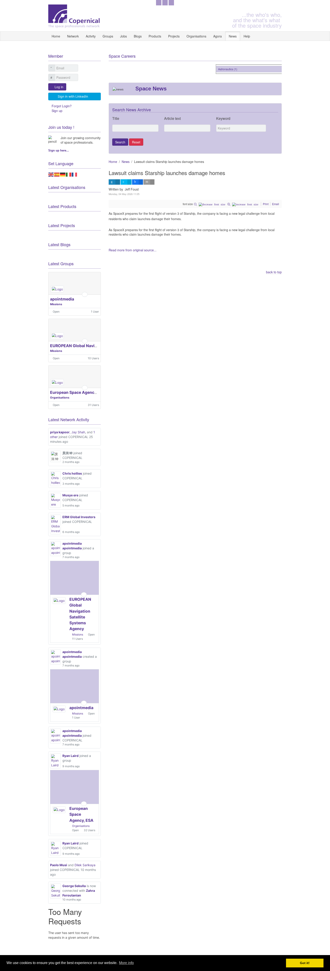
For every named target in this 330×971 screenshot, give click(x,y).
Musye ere (70, 495)
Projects (174, 36)
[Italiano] (69, 174)
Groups (108, 36)
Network (73, 36)
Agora (217, 36)
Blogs (138, 36)
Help (247, 36)
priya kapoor (60, 432)
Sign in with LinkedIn (73, 96)
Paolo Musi (58, 865)
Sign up (57, 110)
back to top (274, 272)
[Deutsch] (63, 174)
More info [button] (126, 963)
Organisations (196, 36)
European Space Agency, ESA (78, 392)
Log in (59, 87)
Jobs (123, 36)
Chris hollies (72, 473)
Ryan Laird (70, 756)
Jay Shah (78, 432)
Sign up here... (58, 150)
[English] (51, 174)
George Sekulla (74, 886)
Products (155, 36)
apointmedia (62, 299)
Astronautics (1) (223, 69)
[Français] (74, 174)
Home (56, 36)
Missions (56, 304)
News (233, 36)
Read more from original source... (132, 250)
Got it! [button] (305, 963)
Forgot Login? (62, 106)
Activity (91, 36)
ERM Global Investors (78, 517)
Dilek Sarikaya (85, 865)
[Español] (57, 174)
